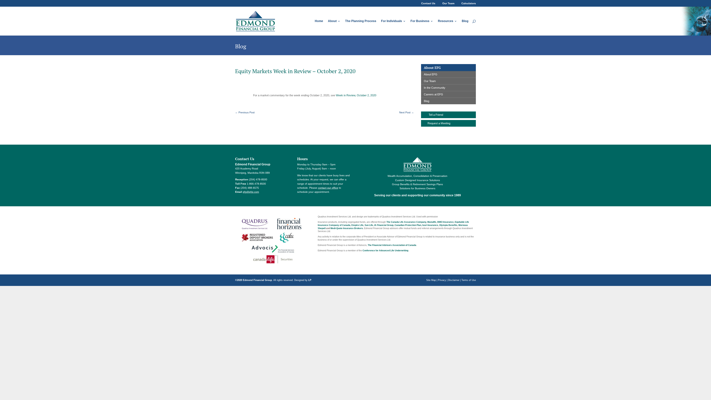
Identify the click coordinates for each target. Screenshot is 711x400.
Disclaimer (453, 280)
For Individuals (391, 21)
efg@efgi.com (251, 191)
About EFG (430, 74)
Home (319, 21)
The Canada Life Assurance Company (406, 222)
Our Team (448, 3)
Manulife (431, 222)
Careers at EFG (433, 94)
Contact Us (428, 3)
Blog (465, 21)
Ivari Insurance (430, 225)
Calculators (468, 3)
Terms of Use (468, 280)
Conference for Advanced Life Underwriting (385, 250)
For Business (419, 21)
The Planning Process (360, 21)
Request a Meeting (439, 123)
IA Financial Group (383, 225)
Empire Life (357, 225)
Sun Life (369, 225)
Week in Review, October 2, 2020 (356, 95)
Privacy (442, 280)
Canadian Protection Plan (408, 225)
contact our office (328, 187)
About (332, 21)
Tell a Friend (436, 114)
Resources (445, 21)
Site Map (431, 280)
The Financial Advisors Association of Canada (392, 245)
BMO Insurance (445, 222)
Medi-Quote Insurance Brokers (347, 228)
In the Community (434, 87)
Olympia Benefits (448, 225)
